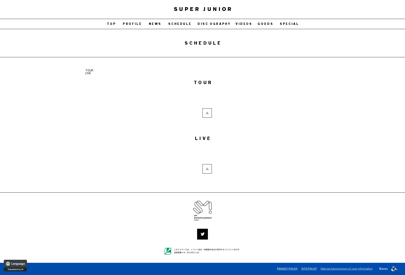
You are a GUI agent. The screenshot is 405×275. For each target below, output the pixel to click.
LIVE (88, 73)
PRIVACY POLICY (287, 268)
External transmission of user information (347, 268)
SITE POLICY (309, 268)
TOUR (89, 70)
